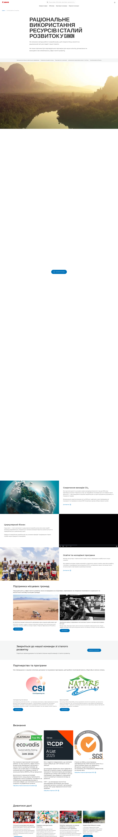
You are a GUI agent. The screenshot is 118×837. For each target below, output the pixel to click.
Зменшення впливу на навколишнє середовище (28, 60)
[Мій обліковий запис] (115, 2)
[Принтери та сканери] (67, 6)
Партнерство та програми (61, 60)
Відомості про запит (94, 650)
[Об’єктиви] (54, 6)
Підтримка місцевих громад (47, 60)
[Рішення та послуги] (79, 6)
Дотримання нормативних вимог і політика (78, 60)
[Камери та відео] (47, 6)
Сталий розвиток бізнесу (95, 60)
